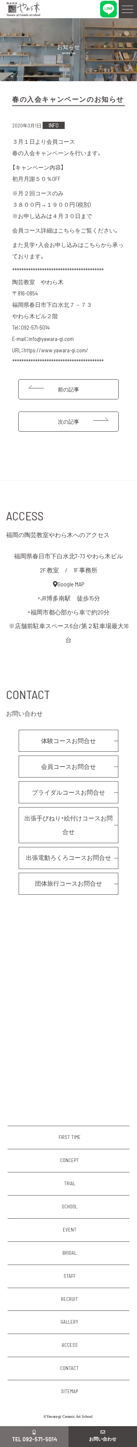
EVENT (69, 1230)
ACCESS (70, 1345)
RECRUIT (69, 1299)
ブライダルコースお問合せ (68, 792)
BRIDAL (69, 1253)
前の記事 (68, 389)
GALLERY (69, 1322)
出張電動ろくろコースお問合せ (68, 857)
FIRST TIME (70, 1137)
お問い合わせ (102, 1438)
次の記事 (68, 421)
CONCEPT (69, 1160)
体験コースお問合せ (68, 740)
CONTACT (69, 1368)
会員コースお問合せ (68, 766)
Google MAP (70, 584)
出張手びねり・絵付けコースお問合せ (68, 825)
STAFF (70, 1276)
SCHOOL (69, 1206)
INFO (54, 125)
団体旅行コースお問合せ (68, 883)
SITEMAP (69, 1391)
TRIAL (69, 1183)
